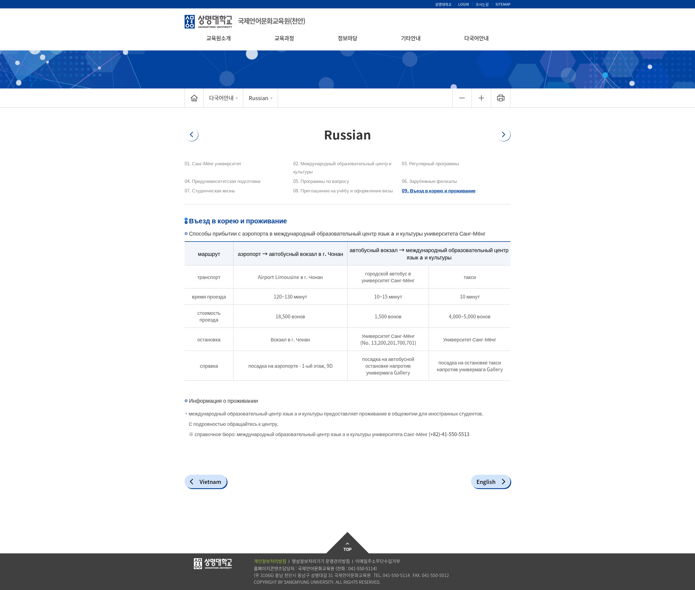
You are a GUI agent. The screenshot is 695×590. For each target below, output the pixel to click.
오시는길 (482, 4)
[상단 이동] (347, 543)
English (485, 482)
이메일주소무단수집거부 (377, 561)
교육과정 (284, 38)
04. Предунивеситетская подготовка (222, 180)
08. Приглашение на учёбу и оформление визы (343, 190)
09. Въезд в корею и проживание (438, 190)
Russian (258, 98)
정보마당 (347, 38)
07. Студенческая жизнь (210, 190)
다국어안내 (476, 38)
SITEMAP (502, 4)
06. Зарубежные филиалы (429, 180)
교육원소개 (218, 38)
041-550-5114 (361, 568)
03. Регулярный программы (430, 163)
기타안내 (411, 38)
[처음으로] (194, 97)
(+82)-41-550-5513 (449, 434)
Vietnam (210, 482)
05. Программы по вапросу (321, 180)
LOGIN (463, 4)
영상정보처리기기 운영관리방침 (321, 561)
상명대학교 (443, 4)
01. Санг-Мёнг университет (213, 163)
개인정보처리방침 (270, 561)
